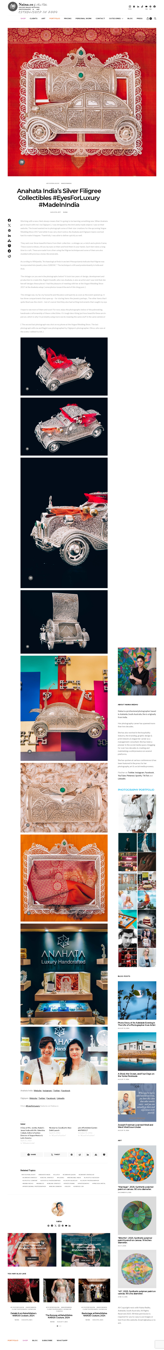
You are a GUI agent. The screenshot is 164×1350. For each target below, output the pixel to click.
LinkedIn (60, 1098)
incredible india (74, 1177)
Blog (130, 18)
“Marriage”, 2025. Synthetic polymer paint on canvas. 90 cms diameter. (136, 1188)
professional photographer (34, 1186)
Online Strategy (54, 1183)
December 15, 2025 (124, 1192)
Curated (86, 1242)
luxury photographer (90, 1180)
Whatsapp (62, 1340)
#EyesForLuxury (52, 183)
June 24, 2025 (122, 1297)
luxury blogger (70, 1180)
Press (139, 18)
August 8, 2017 (55, 212)
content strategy (30, 1177)
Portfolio (54, 18)
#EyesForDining (95, 1238)
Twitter (56, 1090)
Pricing (67, 18)
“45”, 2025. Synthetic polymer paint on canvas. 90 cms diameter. (137, 1292)
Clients (33, 18)
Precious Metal (99, 1183)
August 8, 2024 (27, 1320)
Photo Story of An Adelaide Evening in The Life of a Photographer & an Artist (136, 1024)
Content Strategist (87, 1174)
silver (68, 1186)
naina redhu (28, 1183)
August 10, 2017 (82, 1254)
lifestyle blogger (92, 1177)
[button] (57, 1326)
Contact (100, 18)
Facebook (65, 1090)
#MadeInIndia (66, 183)
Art (43, 18)
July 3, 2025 (122, 1246)
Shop (23, 18)
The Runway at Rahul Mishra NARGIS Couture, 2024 (58, 1316)
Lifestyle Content (30, 1180)
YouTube (122, 775)
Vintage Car (79, 1186)
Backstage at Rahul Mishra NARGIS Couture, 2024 (94, 1314)
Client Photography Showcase (93, 1240)
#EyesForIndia (73, 1240)
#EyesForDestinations (78, 1238)
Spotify (138, 775)
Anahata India (44, 1174)
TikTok (145, 775)
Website (38, 1090)
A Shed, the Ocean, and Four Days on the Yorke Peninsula (136, 1075)
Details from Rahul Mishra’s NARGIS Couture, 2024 (23, 1314)
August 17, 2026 (123, 1079)
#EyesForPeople (32, 1240)
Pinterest (131, 775)
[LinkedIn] (138, 8)
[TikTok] (142, 8)
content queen (69, 1174)
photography (84, 1183)
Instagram (47, 1090)
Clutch (57, 1174)
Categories (115, 18)
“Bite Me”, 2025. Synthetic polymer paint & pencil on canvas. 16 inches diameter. (135, 1240)
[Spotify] (134, 8)
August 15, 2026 (123, 1130)
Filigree (61, 1177)
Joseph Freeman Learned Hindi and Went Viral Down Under (135, 1126)
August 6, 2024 (98, 1320)
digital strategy (47, 1177)
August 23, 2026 (123, 1028)
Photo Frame (70, 1183)
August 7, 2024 (62, 1322)
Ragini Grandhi (56, 1186)
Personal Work (83, 18)
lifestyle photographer (50, 1180)
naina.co (40, 1183)
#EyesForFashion (17, 1307)
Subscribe (47, 1340)
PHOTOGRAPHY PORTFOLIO (136, 789)
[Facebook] (154, 8)
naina (65, 212)
